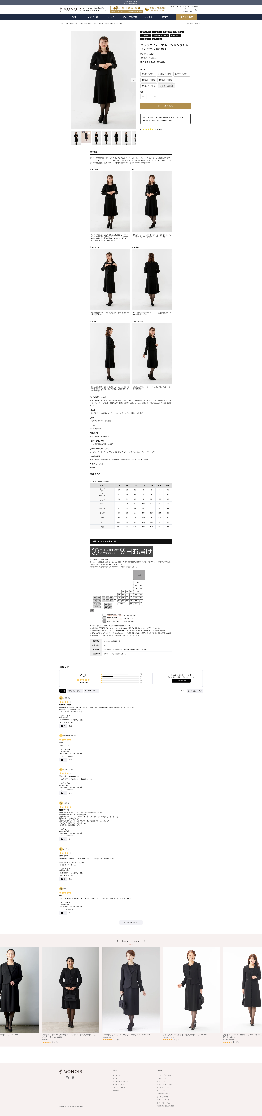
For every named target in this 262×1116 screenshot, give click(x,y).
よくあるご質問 (183, 6)
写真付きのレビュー (75, 691)
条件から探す (186, 17)
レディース (93, 17)
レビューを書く (181, 680)
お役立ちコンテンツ (119, 1087)
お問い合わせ (194, 6)
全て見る (131, 944)
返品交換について (163, 1087)
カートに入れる (165, 105)
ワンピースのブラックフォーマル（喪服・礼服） (78, 23)
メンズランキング (119, 1084)
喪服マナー (167, 17)
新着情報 (116, 1090)
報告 (70, 726)
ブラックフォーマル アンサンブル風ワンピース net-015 (109, 23)
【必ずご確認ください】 (131, 1)
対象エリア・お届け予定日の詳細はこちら (157, 120)
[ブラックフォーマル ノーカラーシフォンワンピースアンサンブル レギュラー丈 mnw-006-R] (70, 990)
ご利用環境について (164, 1094)
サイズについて (162, 1090)
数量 (141, 92)
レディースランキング (120, 1081)
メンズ (111, 17)
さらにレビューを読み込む (131, 922)
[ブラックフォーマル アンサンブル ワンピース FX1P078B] (131, 990)
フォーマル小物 (130, 17)
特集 (74, 17)
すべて (62, 691)
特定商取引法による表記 (165, 1106)
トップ (61, 23)
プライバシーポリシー (164, 1103)
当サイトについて (163, 1100)
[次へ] (133, 80)
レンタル (148, 17)
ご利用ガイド (173, 6)
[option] (103, 80)
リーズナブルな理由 (164, 1075)
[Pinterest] (73, 1077)
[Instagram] (67, 1077)
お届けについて (162, 1081)
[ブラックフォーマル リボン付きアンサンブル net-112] (191, 990)
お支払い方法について (164, 1084)
